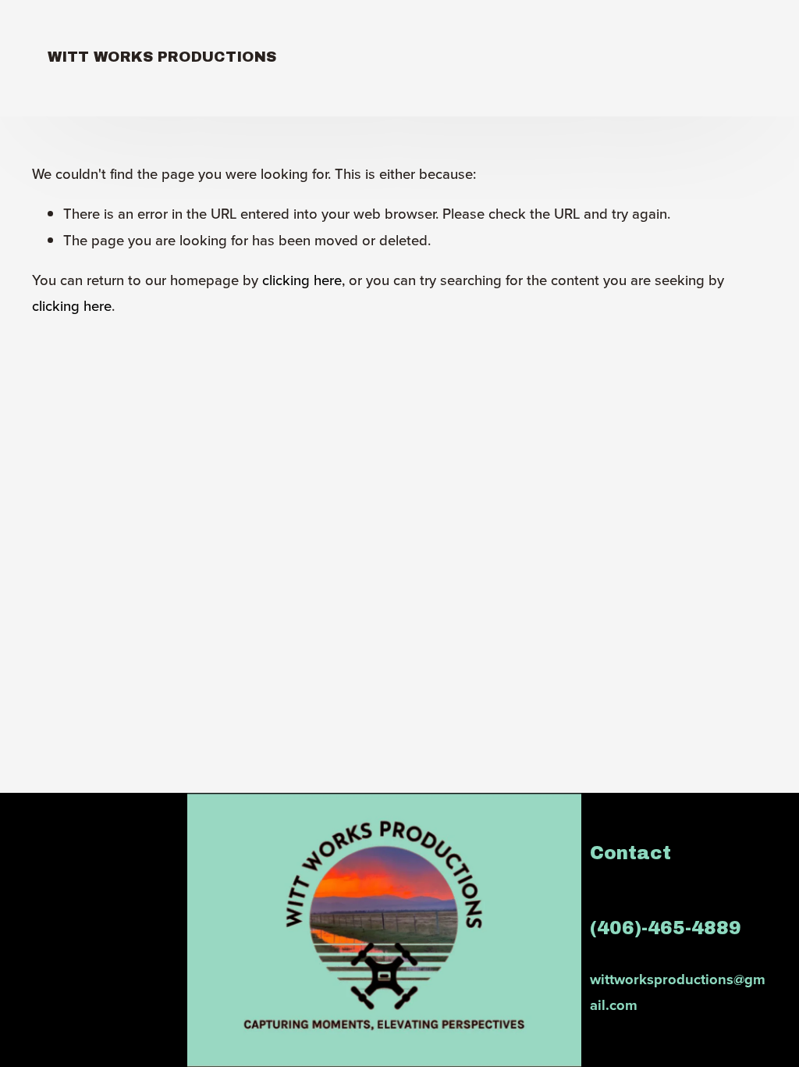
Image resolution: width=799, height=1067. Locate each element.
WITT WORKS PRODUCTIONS (162, 57)
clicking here (302, 279)
